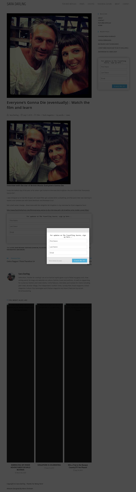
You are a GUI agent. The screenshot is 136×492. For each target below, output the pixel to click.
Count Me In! (79, 260)
